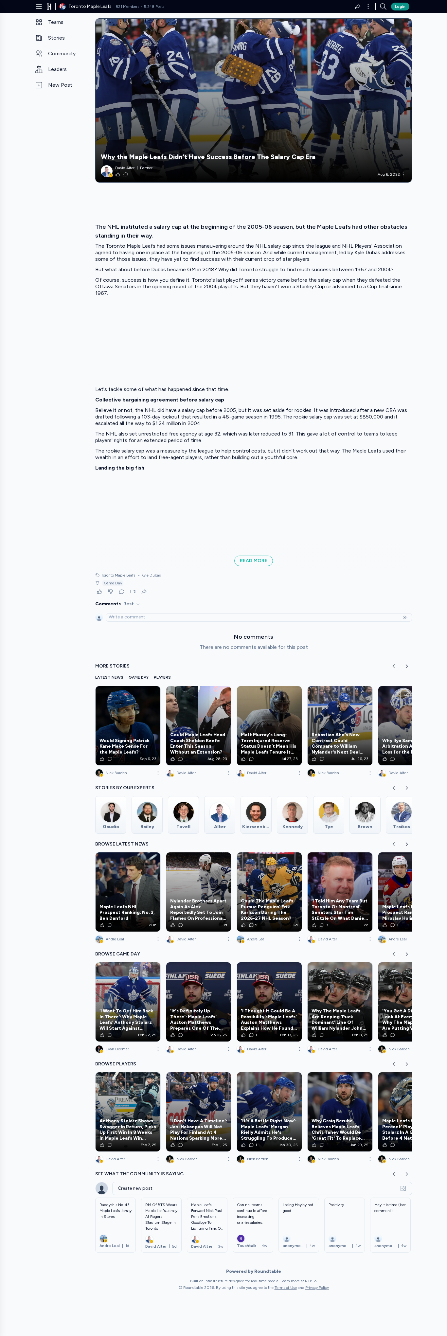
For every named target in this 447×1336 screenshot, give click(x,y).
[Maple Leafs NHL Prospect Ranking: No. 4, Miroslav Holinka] (410, 892)
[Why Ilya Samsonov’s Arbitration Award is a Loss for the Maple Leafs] (410, 725)
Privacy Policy (317, 1287)
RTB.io (310, 1281)
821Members (127, 6)
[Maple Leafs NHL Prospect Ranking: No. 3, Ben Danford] (128, 892)
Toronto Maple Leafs (118, 575)
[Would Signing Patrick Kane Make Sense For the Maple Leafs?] (128, 725)
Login (400, 6)
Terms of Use (286, 1287)
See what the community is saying (139, 1174)
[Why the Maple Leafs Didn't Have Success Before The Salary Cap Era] (254, 100)
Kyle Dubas (149, 575)
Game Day (113, 583)
